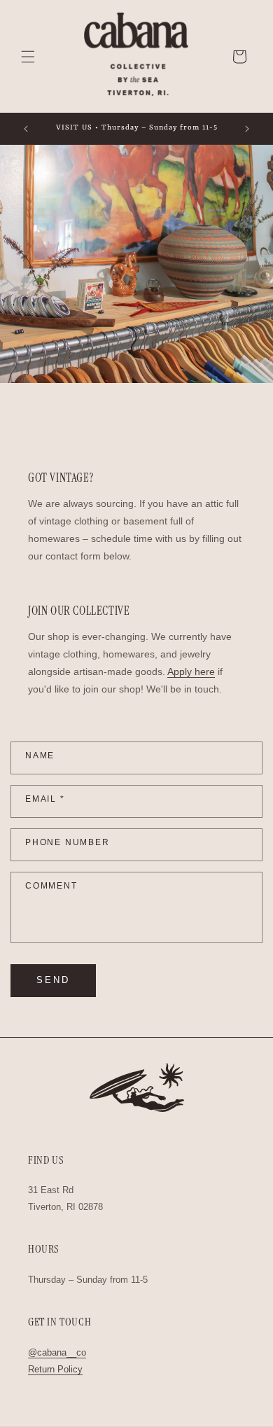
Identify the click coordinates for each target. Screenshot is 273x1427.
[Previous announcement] (25, 128)
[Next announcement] (247, 128)
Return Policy (55, 1369)
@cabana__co (57, 1352)
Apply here (191, 671)
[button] (28, 56)
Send (53, 980)
